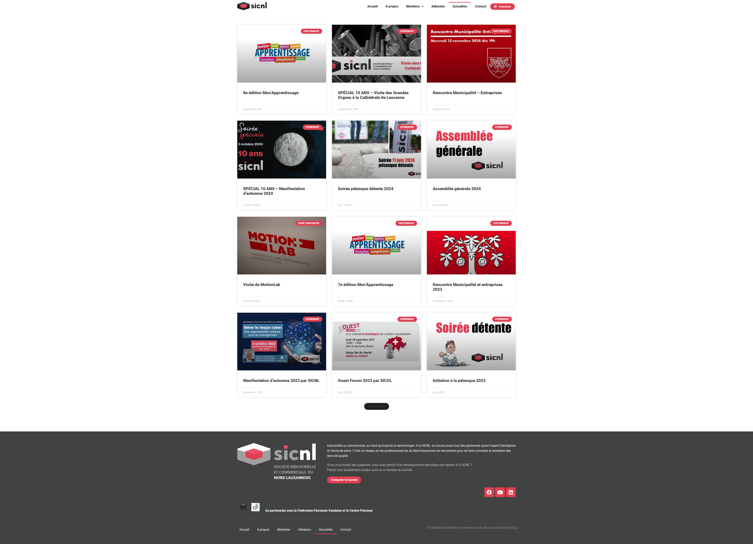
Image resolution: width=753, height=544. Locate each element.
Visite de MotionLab (261, 284)
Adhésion (438, 6)
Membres (413, 6)
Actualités (460, 6)
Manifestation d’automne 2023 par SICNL (281, 380)
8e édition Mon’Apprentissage (270, 92)
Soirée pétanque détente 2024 (365, 188)
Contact (480, 6)
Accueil (372, 6)
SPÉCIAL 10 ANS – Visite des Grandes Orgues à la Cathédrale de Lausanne (373, 95)
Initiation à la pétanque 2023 (459, 380)
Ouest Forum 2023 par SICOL (365, 380)
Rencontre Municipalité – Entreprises (467, 92)
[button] (376, 406)
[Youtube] (500, 492)
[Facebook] (489, 492)
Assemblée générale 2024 (457, 188)
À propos (392, 6)
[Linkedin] (511, 492)
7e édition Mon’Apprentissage (365, 284)
